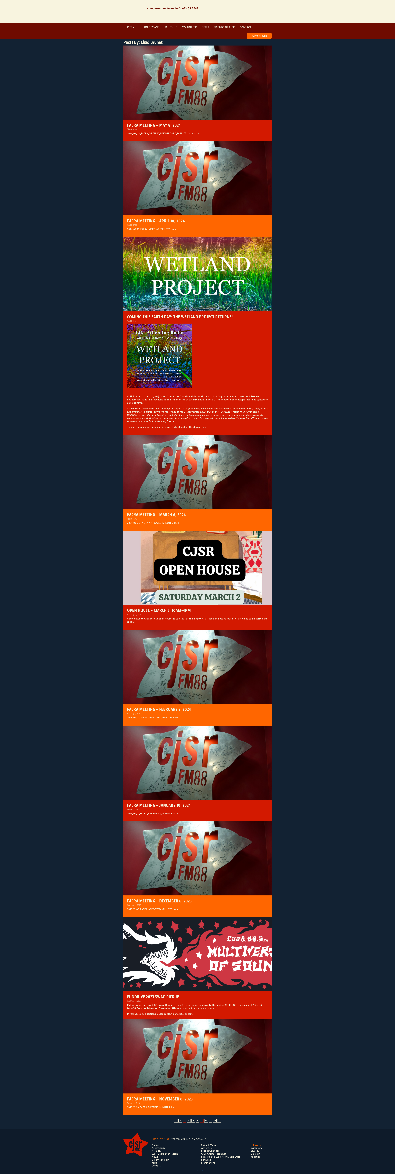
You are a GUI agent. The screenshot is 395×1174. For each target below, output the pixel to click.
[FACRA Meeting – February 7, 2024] (197, 667)
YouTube (255, 1156)
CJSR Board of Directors (165, 1153)
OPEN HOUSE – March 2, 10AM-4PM (159, 610)
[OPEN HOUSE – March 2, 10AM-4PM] (197, 568)
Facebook (260, 4)
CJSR (133, 11)
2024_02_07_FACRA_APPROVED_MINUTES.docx (152, 717)
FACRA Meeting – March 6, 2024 (156, 514)
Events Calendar (210, 1150)
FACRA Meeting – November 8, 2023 (160, 1099)
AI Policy (156, 1150)
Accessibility (158, 1148)
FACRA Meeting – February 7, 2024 (159, 709)
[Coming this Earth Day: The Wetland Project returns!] (197, 274)
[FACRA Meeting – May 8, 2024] (197, 83)
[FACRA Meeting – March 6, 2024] (197, 472)
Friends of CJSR (224, 27)
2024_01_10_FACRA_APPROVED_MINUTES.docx (152, 813)
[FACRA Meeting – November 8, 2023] (197, 1056)
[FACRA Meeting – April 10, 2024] (197, 178)
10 (206, 1120)
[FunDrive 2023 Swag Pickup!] (197, 954)
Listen (130, 27)
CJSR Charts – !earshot (213, 1153)
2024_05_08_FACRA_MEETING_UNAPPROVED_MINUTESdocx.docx (163, 133)
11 (210, 1120)
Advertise (206, 1148)
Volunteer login (160, 1159)
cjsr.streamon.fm (198, 399)
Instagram (266, 4)
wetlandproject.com (197, 427)
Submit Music (208, 1145)
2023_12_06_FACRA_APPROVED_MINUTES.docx (152, 909)
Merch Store (208, 1162)
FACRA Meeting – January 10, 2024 (159, 805)
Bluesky (255, 1150)
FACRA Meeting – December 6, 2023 (159, 901)
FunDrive (206, 1159)
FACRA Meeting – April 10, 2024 (156, 221)
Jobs (154, 1162)
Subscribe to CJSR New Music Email (220, 1156)
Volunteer (189, 27)
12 (215, 1120)
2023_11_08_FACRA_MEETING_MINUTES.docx (151, 1107)
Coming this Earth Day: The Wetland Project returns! (180, 317)
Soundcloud (252, 4)
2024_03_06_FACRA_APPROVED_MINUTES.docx (153, 523)
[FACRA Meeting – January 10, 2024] (197, 763)
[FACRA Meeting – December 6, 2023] (197, 858)
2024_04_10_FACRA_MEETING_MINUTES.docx (151, 229)
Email (245, 4)
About (155, 1145)
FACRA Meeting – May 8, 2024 (154, 125)
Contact (245, 27)
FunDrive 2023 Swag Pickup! (154, 997)
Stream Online (180, 1139)
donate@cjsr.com (182, 1014)
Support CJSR (259, 36)
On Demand (152, 27)
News (205, 27)
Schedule (171, 27)
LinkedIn (255, 1153)
